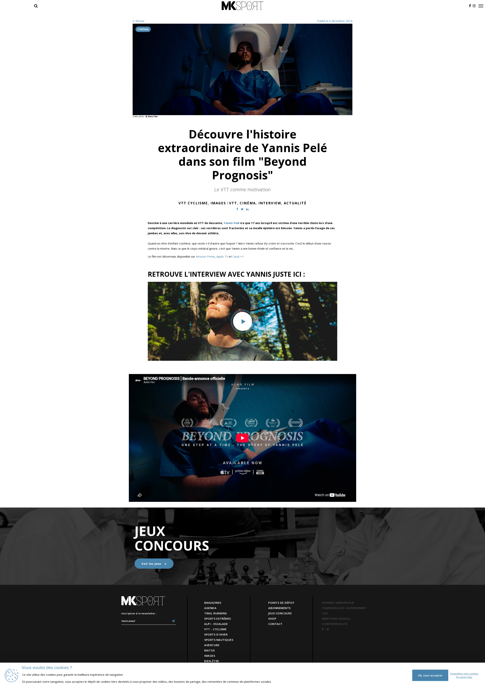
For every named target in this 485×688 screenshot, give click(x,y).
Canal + (237, 256)
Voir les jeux (152, 563)
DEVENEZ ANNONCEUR (338, 602)
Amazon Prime (205, 256)
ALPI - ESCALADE (216, 624)
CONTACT (275, 624)
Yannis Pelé (231, 223)
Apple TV (222, 256)
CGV (325, 613)
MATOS (209, 650)
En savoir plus (464, 677)
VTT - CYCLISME (215, 629)
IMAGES (209, 656)
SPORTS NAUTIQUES (218, 640)
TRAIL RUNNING (215, 613)
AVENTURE (211, 645)
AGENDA (210, 608)
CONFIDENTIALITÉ (335, 624)
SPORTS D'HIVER (216, 634)
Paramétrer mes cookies (464, 673)
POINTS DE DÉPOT (281, 602)
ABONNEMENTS (279, 608)
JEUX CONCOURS (280, 613)
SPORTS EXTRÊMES (217, 618)
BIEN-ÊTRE (211, 661)
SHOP (272, 618)
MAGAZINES (212, 602)
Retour (140, 21)
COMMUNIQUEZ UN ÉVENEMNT (344, 608)
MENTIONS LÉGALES (336, 618)
